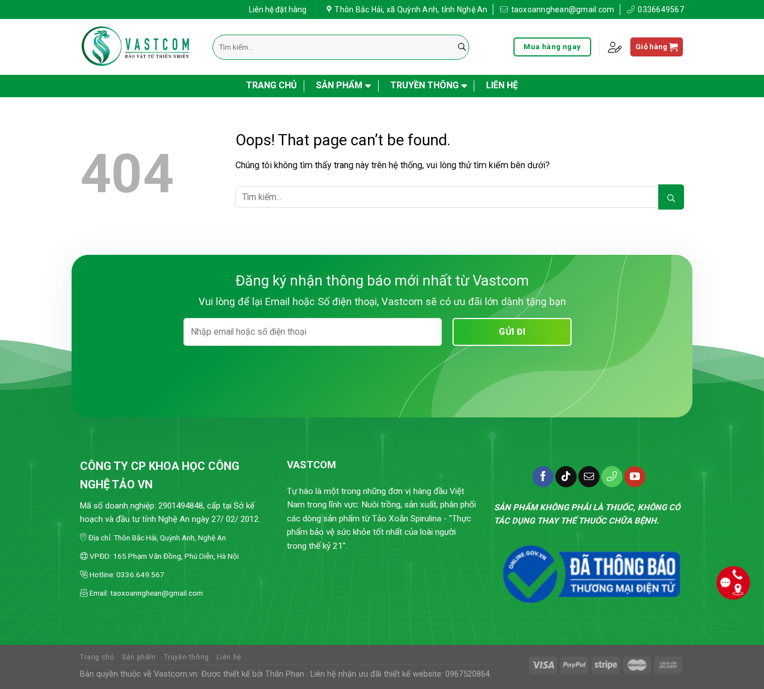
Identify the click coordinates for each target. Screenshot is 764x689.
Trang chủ (271, 85)
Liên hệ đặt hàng (277, 9)
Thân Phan (284, 674)
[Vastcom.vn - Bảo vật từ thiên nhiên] (138, 47)
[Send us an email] (589, 476)
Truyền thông (424, 85)
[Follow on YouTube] (634, 476)
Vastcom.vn (175, 674)
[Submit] (462, 47)
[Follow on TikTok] (566, 476)
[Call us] (611, 476)
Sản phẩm (339, 85)
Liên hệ (502, 85)
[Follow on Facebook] (543, 476)
